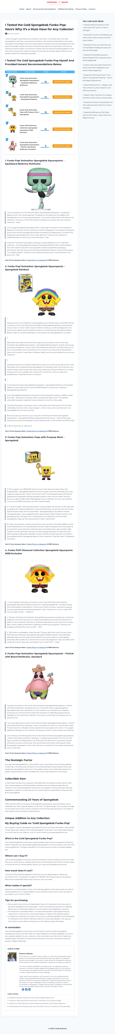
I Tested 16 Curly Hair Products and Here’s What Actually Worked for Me (31, 998)
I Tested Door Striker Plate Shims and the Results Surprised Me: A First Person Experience (37, 1003)
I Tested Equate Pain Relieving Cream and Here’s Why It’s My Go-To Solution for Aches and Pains (39, 1006)
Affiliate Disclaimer (66, 9)
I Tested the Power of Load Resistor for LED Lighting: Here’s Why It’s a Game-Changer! (98, 105)
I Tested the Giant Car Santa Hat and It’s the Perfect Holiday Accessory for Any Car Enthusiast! (97, 47)
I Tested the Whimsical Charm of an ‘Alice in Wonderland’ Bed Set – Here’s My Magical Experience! (97, 77)
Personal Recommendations (44, 9)
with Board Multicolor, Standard (23, 656)
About (28, 9)
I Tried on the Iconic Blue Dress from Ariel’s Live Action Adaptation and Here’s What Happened (97, 67)
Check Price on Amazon (62, 82)
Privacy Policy (81, 9)
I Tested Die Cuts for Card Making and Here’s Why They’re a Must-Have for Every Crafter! (97, 37)
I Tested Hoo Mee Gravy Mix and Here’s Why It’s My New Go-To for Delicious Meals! (35, 1000)
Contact (92, 9)
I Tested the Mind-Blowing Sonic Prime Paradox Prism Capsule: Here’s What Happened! (97, 57)
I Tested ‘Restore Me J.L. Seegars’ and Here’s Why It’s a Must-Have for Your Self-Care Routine (97, 87)
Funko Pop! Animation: (20, 160)
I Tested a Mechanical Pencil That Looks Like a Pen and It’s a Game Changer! (96, 27)
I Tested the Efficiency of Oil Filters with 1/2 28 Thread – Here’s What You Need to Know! (97, 115)
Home (22, 9)
